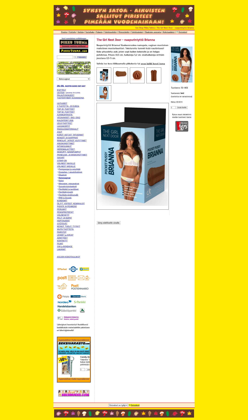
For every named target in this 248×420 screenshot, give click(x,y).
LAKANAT (61, 249)
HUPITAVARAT (63, 221)
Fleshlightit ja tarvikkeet (69, 189)
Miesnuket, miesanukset (69, 184)
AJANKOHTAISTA (64, 115)
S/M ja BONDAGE (64, 247)
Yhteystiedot (124, 32)
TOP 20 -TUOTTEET (66, 109)
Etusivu (64, 32)
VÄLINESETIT (63, 215)
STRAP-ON (62, 161)
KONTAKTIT (62, 241)
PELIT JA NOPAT (64, 218)
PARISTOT (61, 232)
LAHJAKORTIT (63, 126)
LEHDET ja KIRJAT (65, 235)
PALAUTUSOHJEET (65, 95)
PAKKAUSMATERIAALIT (67, 129)
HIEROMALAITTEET (66, 149)
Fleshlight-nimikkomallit (68, 195)
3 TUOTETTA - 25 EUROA (68, 106)
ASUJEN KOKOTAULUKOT (68, 257)
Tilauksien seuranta (153, 32)
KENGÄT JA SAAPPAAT (67, 138)
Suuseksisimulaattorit (68, 186)
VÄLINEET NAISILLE (66, 163)
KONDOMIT (62, 201)
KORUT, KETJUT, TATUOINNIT (70, 135)
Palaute (99, 32)
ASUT (59, 132)
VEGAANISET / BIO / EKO (68, 118)
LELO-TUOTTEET (64, 123)
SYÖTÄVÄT (62, 224)
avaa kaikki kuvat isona (153, 63)
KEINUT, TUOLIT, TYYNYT (68, 226)
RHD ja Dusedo (65, 198)
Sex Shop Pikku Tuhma (145, 27)
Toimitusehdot (110, 32)
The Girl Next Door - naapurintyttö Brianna (175, 27)
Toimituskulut (137, 32)
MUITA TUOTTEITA (65, 229)
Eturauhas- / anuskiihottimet (70, 172)
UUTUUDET (62, 103)
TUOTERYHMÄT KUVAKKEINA (70, 98)
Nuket (61, 181)
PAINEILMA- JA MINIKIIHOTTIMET (72, 155)
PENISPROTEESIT (65, 212)
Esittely (72, 32)
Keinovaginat (64, 178)
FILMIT (60, 244)
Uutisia (81, 32)
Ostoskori (183, 32)
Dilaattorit (63, 175)
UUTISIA (60, 93)
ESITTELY (61, 90)
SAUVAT (60, 158)
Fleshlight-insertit (66, 192)
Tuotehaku (89, 32)
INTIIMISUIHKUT (64, 146)
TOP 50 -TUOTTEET (66, 112)
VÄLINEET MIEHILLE (66, 166)
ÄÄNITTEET (62, 238)
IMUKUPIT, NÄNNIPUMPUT (69, 152)
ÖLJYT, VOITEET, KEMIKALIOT (71, 204)
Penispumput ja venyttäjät (69, 169)
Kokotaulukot (169, 32)
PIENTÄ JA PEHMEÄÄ (67, 206)
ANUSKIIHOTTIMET (65, 143)
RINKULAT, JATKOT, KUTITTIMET (72, 141)
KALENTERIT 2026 (65, 120)
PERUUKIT (62, 209)
